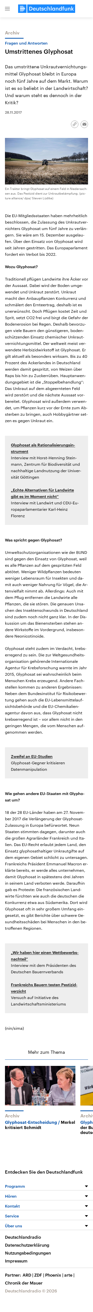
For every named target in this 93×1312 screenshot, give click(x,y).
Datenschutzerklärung (27, 1244)
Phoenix (54, 1274)
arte (69, 1274)
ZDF (39, 1274)
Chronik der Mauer (24, 1282)
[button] (7, 8)
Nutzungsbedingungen (28, 1252)
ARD (28, 1274)
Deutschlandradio (23, 1237)
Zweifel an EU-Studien (32, 756)
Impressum (16, 1260)
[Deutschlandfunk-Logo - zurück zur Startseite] (46, 8)
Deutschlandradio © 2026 (31, 1290)
